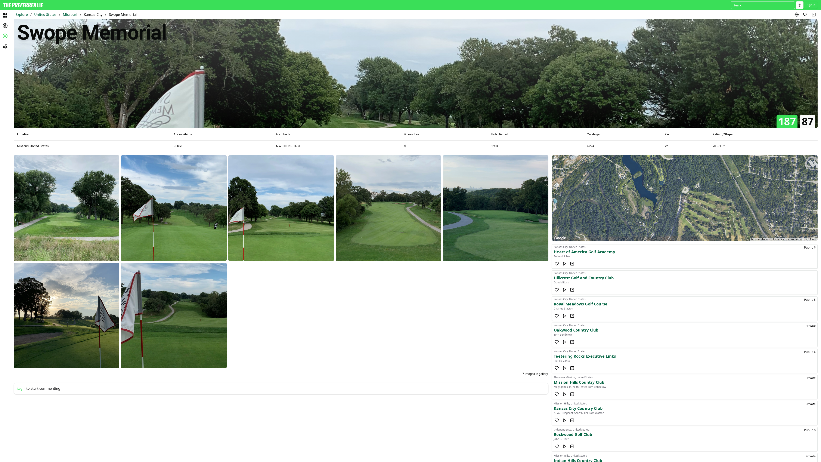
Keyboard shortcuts (761, 239)
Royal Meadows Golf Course (580, 304)
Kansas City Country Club (578, 408)
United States (45, 14)
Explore (21, 14)
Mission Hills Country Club (579, 382)
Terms (813, 239)
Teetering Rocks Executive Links (585, 356)
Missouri (70, 14)
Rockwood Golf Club (573, 434)
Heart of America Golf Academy (584, 251)
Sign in (811, 5)
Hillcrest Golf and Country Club (584, 277)
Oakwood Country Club (576, 330)
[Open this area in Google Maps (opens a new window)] (560, 238)
